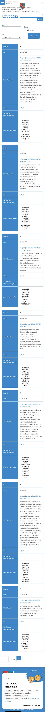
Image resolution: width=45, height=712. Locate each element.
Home (4, 8)
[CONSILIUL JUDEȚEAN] (22, 6)
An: (3, 34)
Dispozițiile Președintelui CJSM (13, 10)
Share (40, 19)
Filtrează (34, 36)
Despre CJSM (11, 8)
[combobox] (33, 29)
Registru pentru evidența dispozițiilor (16, 11)
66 (14, 659)
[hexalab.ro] (31, 709)
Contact (34, 670)
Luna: (26, 27)
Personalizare (28, 705)
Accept (37, 705)
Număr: (5, 25)
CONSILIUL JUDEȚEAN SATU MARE (11, 2)
